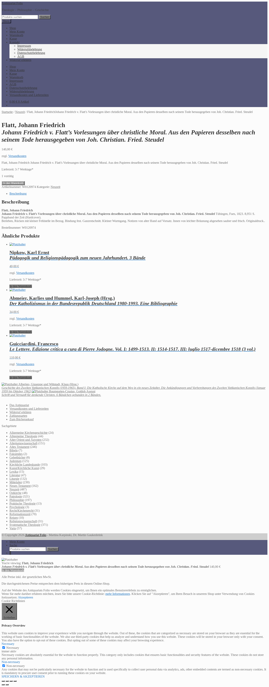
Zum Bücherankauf (21, 419)
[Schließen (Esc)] (15, 681)
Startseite (7, 112)
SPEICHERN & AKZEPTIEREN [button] (23, 676)
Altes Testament (19, 446)
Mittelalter (15, 482)
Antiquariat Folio (12, 3)
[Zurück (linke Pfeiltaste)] (3, 684)
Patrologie (15, 496)
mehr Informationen (117, 593)
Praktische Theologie (22, 503)
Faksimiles (16, 454)
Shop (12, 28)
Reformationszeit (20, 514)
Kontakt (14, 42)
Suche (13, 545)
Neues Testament (20, 485)
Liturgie (14, 478)
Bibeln (13, 450)
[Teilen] (11, 681)
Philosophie (16, 500)
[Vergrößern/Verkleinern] (3, 681)
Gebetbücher (17, 457)
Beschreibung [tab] (18, 193)
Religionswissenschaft (23, 521)
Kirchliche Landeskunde (24, 464)
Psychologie (17, 507)
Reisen (13, 517)
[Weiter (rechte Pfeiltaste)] (7, 684)
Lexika (13, 471)
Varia (12, 528)
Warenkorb (16, 35)
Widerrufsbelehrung (29, 49)
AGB (20, 56)
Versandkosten (17, 156)
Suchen (44, 17)
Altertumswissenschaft (23, 443)
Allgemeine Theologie (23, 436)
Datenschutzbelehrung (31, 53)
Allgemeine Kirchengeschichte (28, 432)
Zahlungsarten (18, 415)
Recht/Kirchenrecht (21, 510)
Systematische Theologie (24, 524)
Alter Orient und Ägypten (25, 439)
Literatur (14, 475)
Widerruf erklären (20, 60)
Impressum (24, 45)
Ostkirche (15, 493)
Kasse (13, 38)
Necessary (12, 647)
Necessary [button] (8, 643)
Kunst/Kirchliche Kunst (24, 468)
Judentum (15, 461)
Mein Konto (17, 31)
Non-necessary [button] (11, 662)
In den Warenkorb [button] (20, 286)
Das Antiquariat (19, 405)
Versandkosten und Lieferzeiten (29, 95)
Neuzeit (20, 112)
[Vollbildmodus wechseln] (7, 681)
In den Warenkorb (13, 183)
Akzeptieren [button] (25, 597)
